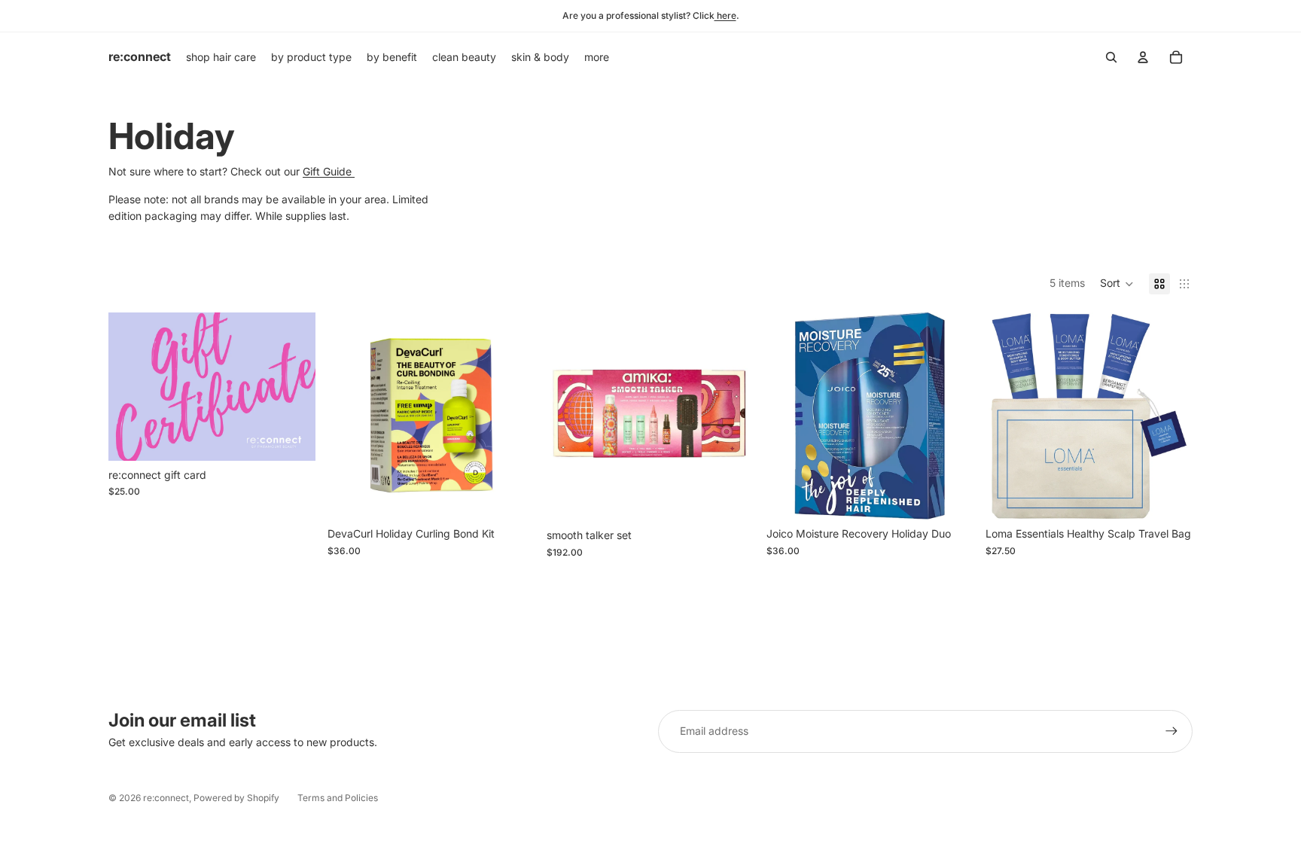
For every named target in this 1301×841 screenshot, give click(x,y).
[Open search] (1111, 57)
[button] (1117, 283)
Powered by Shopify (236, 797)
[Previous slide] (569, 416)
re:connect (166, 797)
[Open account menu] (1142, 57)
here (725, 15)
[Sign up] (1171, 731)
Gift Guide (329, 171)
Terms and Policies (337, 797)
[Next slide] (731, 416)
